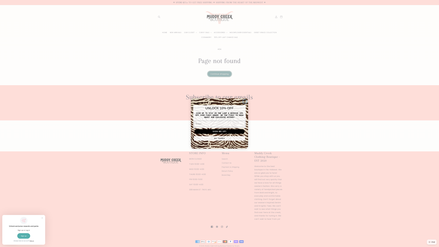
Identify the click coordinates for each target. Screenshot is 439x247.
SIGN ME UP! (219, 131)
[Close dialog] (245, 101)
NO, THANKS (219, 138)
